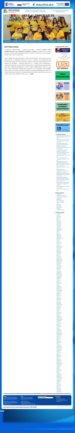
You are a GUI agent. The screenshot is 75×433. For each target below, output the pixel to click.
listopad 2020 (59, 259)
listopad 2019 (59, 273)
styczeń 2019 (59, 286)
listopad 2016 (59, 317)
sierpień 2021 (59, 248)
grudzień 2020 (59, 257)
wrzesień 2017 (59, 306)
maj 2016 (58, 324)
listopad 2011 (59, 390)
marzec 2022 (59, 243)
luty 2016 (58, 328)
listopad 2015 (59, 332)
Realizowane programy (43, 41)
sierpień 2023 (59, 230)
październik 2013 (59, 363)
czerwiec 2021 (59, 251)
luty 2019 (58, 285)
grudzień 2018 (59, 287)
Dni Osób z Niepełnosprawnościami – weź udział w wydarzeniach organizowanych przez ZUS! (63, 154)
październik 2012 (59, 377)
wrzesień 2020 (59, 261)
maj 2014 (58, 354)
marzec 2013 (59, 371)
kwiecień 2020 (59, 267)
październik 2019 (59, 274)
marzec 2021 (59, 254)
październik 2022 (59, 238)
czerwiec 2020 (59, 265)
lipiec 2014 (58, 351)
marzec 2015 (59, 342)
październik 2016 (59, 319)
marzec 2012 (59, 385)
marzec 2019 (59, 283)
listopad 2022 (59, 237)
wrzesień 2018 (59, 291)
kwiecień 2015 (59, 341)
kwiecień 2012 (59, 384)
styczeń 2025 (59, 221)
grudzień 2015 (59, 330)
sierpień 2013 (59, 365)
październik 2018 (59, 290)
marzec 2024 (59, 225)
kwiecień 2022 (59, 242)
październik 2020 (59, 260)
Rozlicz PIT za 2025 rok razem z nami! (63, 147)
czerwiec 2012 (59, 381)
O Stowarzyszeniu (24, 41)
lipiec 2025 (58, 217)
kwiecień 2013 (59, 369)
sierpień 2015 (59, 336)
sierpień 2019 (59, 277)
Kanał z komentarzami (61, 400)
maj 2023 (58, 231)
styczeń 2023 (59, 234)
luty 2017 (58, 315)
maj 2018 (58, 296)
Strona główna (8, 41)
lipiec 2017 (58, 308)
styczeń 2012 (59, 388)
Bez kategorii (59, 198)
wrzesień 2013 (59, 364)
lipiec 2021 (58, 250)
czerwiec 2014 (59, 352)
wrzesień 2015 (59, 334)
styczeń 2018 (59, 302)
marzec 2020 (59, 268)
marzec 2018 (59, 299)
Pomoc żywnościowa (60, 200)
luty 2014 (58, 358)
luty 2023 (58, 233)
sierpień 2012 (59, 380)
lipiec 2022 (58, 239)
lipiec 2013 (58, 367)
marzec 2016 (59, 326)
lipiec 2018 (58, 294)
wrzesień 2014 (59, 349)
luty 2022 (58, 244)
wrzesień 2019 (59, 276)
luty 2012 (58, 386)
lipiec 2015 (58, 337)
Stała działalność (33, 41)
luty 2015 (58, 343)
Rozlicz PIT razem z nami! (61, 166)
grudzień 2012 (59, 375)
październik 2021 (59, 246)
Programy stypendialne (60, 202)
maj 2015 (58, 339)
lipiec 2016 (58, 321)
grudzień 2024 (59, 222)
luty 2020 (58, 269)
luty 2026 (58, 215)
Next (74, 27)
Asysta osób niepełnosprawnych (62, 196)
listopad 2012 (59, 376)
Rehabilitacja (59, 205)
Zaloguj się (58, 397)
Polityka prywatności (61, 41)
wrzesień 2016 (59, 320)
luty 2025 (58, 220)
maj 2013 (58, 368)
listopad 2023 (59, 228)
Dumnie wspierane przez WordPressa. (63, 406)
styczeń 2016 (59, 329)
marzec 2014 (59, 356)
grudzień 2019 (59, 272)
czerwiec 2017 (59, 309)
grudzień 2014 (59, 345)
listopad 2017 (59, 303)
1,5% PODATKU (15, 41)
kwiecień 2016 (59, 325)
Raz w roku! (59, 204)
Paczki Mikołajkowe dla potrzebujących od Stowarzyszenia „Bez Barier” (62, 171)
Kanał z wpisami (60, 398)
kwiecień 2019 (59, 282)
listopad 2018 (59, 289)
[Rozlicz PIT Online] (62, 52)
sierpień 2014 (59, 350)
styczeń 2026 (59, 216)
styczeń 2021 (59, 256)
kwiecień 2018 (59, 298)
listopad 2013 (59, 362)
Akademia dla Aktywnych (61, 195)
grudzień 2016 (59, 316)
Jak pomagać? (52, 41)
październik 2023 (59, 229)
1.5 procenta (59, 194)
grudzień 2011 (59, 389)
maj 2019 (58, 281)
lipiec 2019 (58, 278)
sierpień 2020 (59, 263)
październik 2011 (59, 391)
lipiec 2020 (58, 264)
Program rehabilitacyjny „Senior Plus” (63, 186)
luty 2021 (58, 255)
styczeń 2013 (59, 373)
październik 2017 (59, 304)
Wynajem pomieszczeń (60, 209)
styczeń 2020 (59, 270)
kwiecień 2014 (59, 355)
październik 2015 (59, 333)
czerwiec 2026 (59, 213)
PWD (58, 203)
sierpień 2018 (59, 293)
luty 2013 (58, 372)
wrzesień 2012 (59, 378)
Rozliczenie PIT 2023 (64, 53)
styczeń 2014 (59, 359)
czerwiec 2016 (59, 323)
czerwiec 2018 (59, 295)
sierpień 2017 (59, 307)
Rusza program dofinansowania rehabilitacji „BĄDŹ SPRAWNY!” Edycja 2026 (63, 145)
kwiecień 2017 (59, 312)
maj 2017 (58, 311)
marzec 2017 (59, 313)
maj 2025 (58, 218)
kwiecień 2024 (59, 224)
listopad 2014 (59, 346)
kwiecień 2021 (59, 252)
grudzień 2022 (59, 235)
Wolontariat (58, 208)
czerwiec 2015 (59, 338)
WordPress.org (59, 401)
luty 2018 (58, 300)
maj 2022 (58, 241)
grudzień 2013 (59, 360)
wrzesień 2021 (59, 247)
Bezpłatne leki (59, 199)
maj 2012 (58, 382)
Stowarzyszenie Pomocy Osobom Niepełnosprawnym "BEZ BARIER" (20, 407)
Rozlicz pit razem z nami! (61, 189)
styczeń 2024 (59, 226)
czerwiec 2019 (59, 280)
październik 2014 (59, 347)
